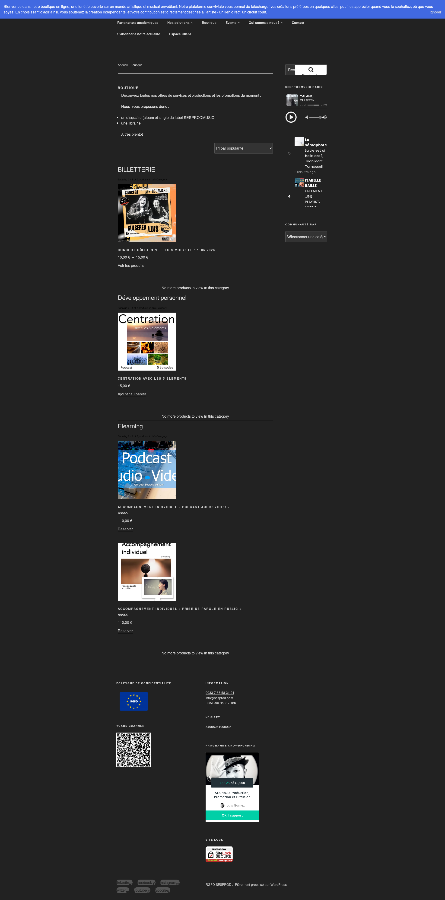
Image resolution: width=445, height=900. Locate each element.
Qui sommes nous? (264, 22)
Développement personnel (152, 297)
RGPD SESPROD (218, 884)
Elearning (130, 425)
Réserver (125, 529)
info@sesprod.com (219, 697)
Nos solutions (178, 22)
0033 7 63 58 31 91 (220, 692)
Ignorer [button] (435, 12)
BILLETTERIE (136, 169)
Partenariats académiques (137, 22)
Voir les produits (131, 265)
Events (231, 22)
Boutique (209, 22)
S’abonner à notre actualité (138, 34)
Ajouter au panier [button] (132, 394)
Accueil (123, 65)
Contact (298, 22)
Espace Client (180, 34)
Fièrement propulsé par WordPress (261, 884)
